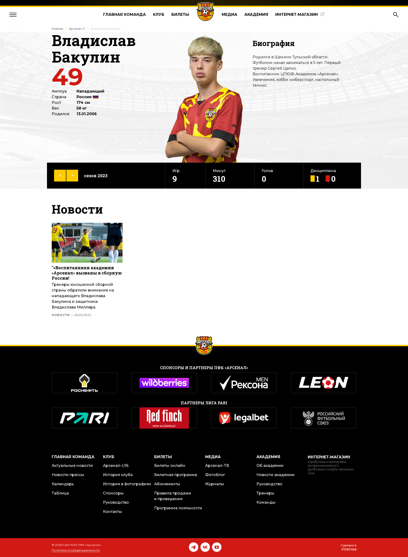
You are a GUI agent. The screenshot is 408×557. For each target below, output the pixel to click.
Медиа (229, 14)
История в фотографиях (127, 484)
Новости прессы (68, 475)
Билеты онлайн (169, 465)
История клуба (118, 475)
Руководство (116, 502)
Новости (71, 315)
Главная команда (124, 14)
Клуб (158, 14)
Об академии (270, 465)
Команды (266, 502)
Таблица (60, 493)
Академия (256, 14)
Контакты (112, 511)
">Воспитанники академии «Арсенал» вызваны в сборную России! (87, 273)
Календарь (63, 484)
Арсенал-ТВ (217, 465)
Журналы (214, 484)
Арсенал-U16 (115, 465)
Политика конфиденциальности (76, 550)
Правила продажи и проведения (172, 496)
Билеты (180, 14)
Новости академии (275, 475)
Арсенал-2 (77, 28)
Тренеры (265, 493)
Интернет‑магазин (296, 14)
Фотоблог (215, 475)
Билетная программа (175, 475)
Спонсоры (113, 493)
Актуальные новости (72, 465)
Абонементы (167, 484)
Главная (57, 28)
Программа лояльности (178, 508)
